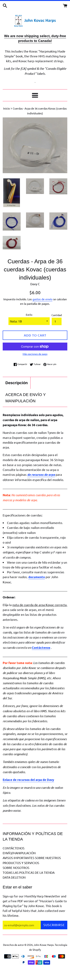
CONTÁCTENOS (13, 848)
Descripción (16, 383)
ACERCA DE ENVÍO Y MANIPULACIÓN (25, 397)
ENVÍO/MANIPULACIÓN (19, 853)
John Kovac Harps (44, 944)
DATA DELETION (14, 877)
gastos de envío (42, 299)
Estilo (29, 314)
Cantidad (57, 315)
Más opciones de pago (35, 353)
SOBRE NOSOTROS (16, 867)
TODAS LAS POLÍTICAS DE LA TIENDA (29, 872)
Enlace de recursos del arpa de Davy (28, 780)
